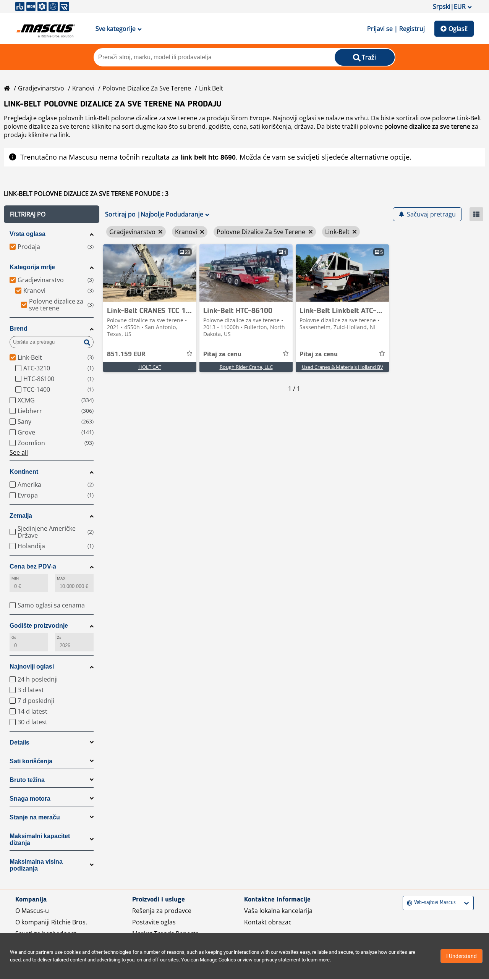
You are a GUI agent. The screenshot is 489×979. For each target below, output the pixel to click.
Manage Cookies (218, 960)
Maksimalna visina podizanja (36, 865)
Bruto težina (27, 780)
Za (59, 637)
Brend (19, 328)
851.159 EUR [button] (126, 354)
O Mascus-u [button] (32, 910)
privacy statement (281, 960)
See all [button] (19, 452)
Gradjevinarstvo (41, 88)
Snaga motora (30, 798)
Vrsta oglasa (27, 234)
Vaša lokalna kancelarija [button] (278, 910)
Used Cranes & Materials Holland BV (342, 366)
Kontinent (24, 471)
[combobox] (408, 903)
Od (13, 637)
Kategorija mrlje (32, 267)
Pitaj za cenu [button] (222, 354)
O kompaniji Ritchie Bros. (51, 922)
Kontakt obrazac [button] (267, 922)
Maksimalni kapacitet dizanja (40, 839)
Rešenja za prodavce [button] (161, 910)
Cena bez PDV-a (33, 566)
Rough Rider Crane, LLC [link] (246, 366)
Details (19, 742)
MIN (15, 578)
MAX (61, 578)
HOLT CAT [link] (149, 366)
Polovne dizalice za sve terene (146, 88)
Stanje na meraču (35, 817)
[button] (51, 214)
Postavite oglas (154, 922)
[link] (149, 273)
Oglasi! (458, 28)
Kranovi (83, 88)
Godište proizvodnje (39, 625)
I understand (461, 956)
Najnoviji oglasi (32, 666)
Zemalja (21, 515)
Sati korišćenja (31, 761)
